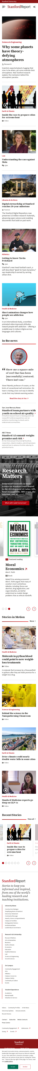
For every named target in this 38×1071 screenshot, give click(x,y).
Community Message (11, 916)
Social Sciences (10, 959)
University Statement (11, 914)
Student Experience (12, 990)
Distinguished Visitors (11, 923)
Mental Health (9, 996)
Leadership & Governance (13, 928)
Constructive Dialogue (11, 909)
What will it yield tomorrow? (15, 503)
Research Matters (10, 938)
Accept (13, 1067)
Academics (8, 993)
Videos (4, 1008)
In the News (25, 1008)
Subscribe (12, 1020)
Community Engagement (12, 969)
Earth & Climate (8, 111)
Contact (4, 1020)
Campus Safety (9, 978)
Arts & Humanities (10, 940)
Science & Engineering (12, 42)
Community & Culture (11, 981)
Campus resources (11, 976)
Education (8, 950)
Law (3, 156)
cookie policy (8, 1061)
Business (8, 943)
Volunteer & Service (11, 998)
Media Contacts (22, 1020)
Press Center (6, 1023)
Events (7, 983)
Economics (8, 947)
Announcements (20, 1011)
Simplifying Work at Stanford (13, 911)
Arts (6, 971)
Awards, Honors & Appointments (15, 918)
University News (10, 906)
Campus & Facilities (11, 921)
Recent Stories (6, 1014)
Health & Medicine (9, 308)
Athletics (5, 254)
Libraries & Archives (9, 200)
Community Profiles (14, 1008)
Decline (25, 1067)
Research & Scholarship (13, 934)
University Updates (8, 1011)
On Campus (9, 965)
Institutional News (10, 925)
